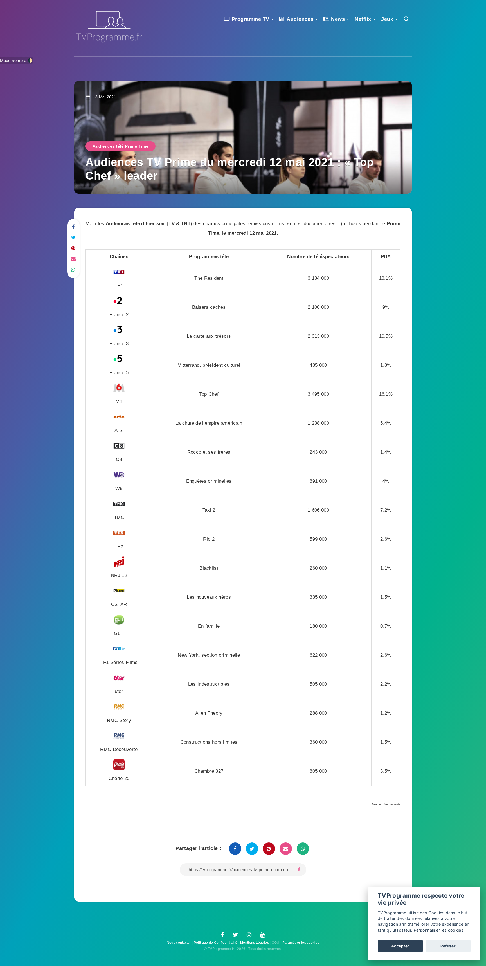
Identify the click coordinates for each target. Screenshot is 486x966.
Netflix (363, 19)
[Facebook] (222, 935)
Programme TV (249, 19)
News (337, 19)
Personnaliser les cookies (439, 930)
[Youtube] (262, 935)
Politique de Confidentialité (215, 943)
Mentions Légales (254, 943)
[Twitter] (235, 935)
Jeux (387, 19)
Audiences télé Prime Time (120, 146)
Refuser (448, 946)
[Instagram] (249, 935)
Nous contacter (179, 943)
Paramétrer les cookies (301, 943)
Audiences (299, 19)
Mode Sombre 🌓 (16, 60)
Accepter (400, 946)
